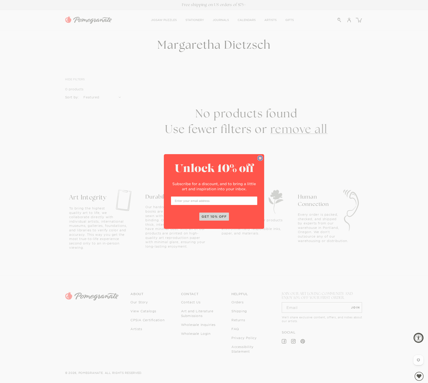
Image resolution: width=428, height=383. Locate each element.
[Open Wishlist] (419, 376)
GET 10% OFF (214, 216)
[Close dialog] (260, 158)
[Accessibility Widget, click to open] (419, 338)
